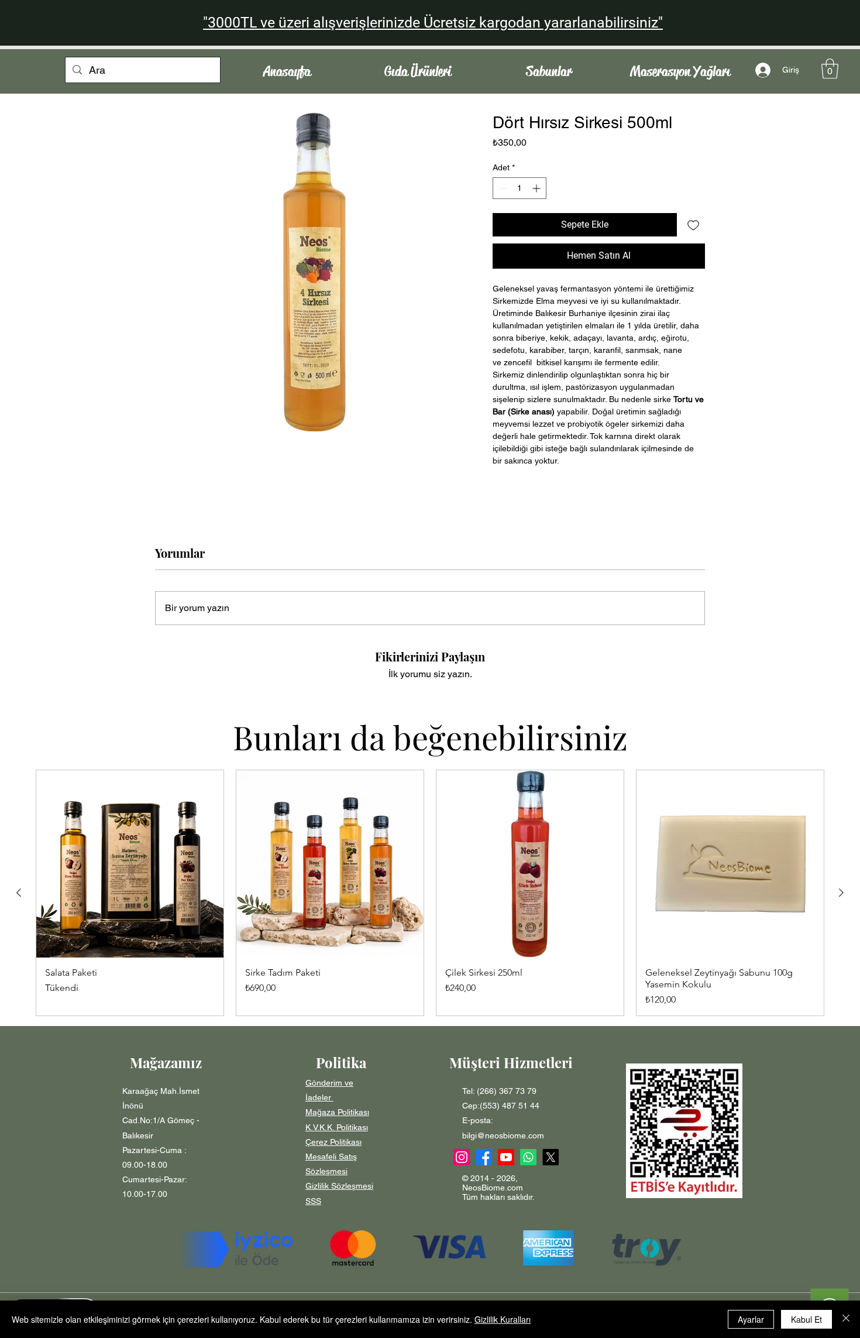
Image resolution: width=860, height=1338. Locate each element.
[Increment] (537, 188)
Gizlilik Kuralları (502, 1319)
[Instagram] (461, 1157)
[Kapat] (846, 1319)
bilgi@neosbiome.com (503, 1135)
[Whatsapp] (528, 1157)
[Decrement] (501, 188)
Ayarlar (751, 1319)
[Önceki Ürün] (19, 893)
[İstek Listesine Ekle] (693, 224)
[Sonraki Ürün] (841, 893)
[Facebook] (484, 1157)
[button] (829, 69)
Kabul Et (806, 1319)
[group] (430, 893)
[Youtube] (506, 1157)
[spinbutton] (519, 188)
